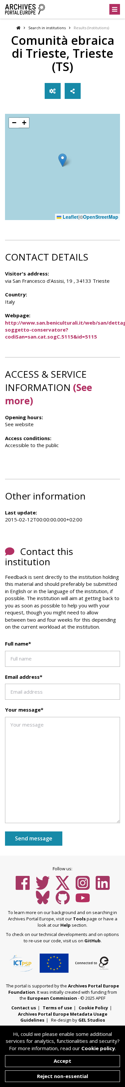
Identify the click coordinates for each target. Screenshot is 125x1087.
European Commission (52, 998)
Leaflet (69, 217)
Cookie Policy (93, 1008)
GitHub (92, 941)
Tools (79, 919)
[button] (62, 160)
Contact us (23, 1008)
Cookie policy (98, 1048)
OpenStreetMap (100, 217)
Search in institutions (47, 27)
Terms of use (57, 1008)
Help (65, 925)
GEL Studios (91, 1020)
